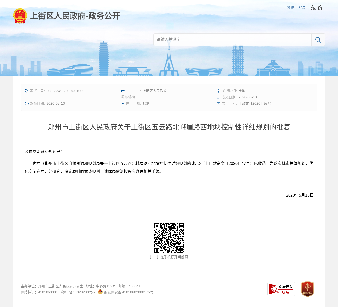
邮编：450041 (129, 286)
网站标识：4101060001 (39, 292)
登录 (302, 7)
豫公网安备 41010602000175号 (128, 292)
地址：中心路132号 (101, 286)
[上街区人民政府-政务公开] (66, 16)
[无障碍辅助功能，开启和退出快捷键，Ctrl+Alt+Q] (316, 8)
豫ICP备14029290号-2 (78, 292)
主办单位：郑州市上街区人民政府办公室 (52, 286)
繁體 (290, 7)
